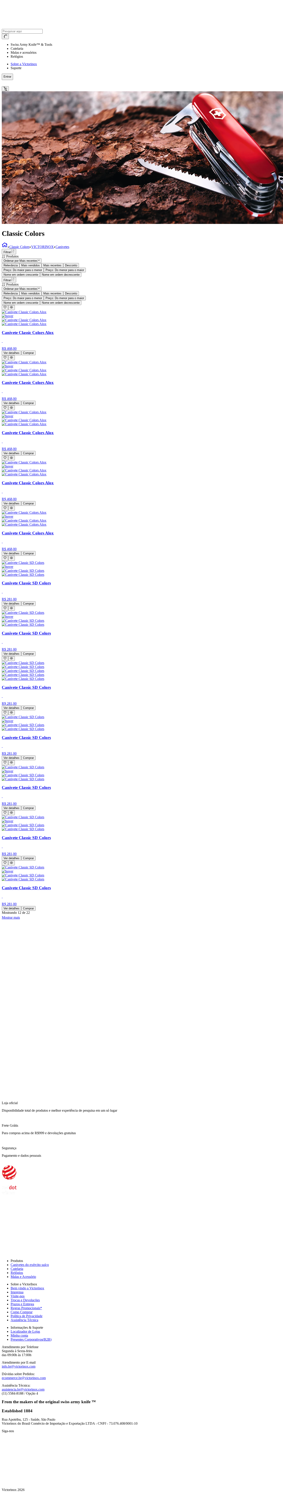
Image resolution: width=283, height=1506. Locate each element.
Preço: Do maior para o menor (23, 270)
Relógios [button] (17, 56)
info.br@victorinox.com (18, 1366)
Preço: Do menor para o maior (65, 270)
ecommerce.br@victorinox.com (24, 1378)
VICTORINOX (42, 247)
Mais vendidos (30, 265)
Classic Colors (19, 247)
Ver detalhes (11, 353)
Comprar (28, 353)
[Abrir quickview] (11, 307)
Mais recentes (52, 265)
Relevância (11, 265)
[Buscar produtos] (5, 36)
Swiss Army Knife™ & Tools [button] (31, 44)
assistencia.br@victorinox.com (23, 1389)
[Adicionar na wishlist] (5, 307)
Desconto (71, 265)
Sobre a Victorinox (24, 64)
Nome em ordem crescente (21, 274)
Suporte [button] (16, 68)
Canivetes (62, 247)
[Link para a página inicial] (5, 247)
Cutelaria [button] (17, 48)
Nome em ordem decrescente (61, 274)
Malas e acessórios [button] (23, 52)
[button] (72, 83)
